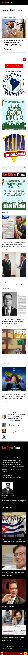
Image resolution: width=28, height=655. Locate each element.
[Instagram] (11, 507)
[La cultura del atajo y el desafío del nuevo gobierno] (4, 431)
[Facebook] (3, 507)
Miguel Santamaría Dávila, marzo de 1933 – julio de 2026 (17, 425)
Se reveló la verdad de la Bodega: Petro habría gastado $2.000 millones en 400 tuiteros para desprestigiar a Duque (13, 574)
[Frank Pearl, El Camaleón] (14, 591)
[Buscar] (21, 2)
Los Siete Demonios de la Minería (17, 437)
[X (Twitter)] (7, 507)
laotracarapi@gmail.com (13, 478)
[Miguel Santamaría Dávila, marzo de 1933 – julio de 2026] (4, 425)
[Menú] (24, 2)
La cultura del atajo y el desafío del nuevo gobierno (16, 431)
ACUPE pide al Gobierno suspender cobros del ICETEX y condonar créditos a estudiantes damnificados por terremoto (13, 359)
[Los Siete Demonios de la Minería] (4, 437)
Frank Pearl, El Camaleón (8, 606)
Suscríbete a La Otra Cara (14, 66)
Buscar (3, 57)
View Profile (4, 497)
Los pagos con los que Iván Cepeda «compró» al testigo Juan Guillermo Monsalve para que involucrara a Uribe (13, 639)
